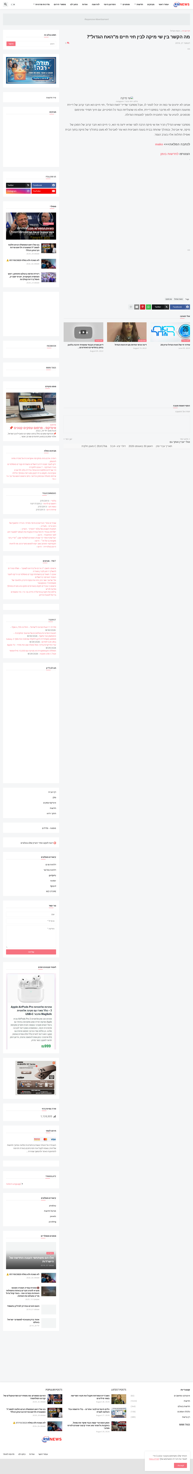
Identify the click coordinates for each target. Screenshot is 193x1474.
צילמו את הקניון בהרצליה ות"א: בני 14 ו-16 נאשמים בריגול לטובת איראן (33, 593)
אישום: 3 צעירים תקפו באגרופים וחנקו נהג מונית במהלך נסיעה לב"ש (31, 587)
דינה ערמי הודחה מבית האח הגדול (131, 344)
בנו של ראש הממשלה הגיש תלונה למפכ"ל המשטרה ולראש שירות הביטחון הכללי (23, 247)
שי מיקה (169, 299)
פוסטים (126, 4)
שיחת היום (51, 510)
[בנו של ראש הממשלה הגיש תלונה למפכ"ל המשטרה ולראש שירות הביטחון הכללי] (48, 248)
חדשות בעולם (160, 1406)
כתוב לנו (74, 4)
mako (159, 144)
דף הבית (186, 31)
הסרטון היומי (110, 4)
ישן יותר (68, 439)
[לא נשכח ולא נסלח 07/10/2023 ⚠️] (48, 264)
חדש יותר (184, 439)
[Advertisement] (127, 72)
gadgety (52, 875)
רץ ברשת (160, 1417)
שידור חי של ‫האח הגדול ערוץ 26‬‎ (175, 344)
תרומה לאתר (8, 1454)
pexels (53, 1216)
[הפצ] (118, 1399)
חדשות (140, 4)
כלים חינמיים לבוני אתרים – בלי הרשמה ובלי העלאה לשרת (88, 1410)
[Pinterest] (142, 307)
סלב (54, 797)
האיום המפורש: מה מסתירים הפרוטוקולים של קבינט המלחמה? (24, 1397)
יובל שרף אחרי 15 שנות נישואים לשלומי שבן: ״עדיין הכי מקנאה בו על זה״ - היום (32, 539)
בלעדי (53, 501)
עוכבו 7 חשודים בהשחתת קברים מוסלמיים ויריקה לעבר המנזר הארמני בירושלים (32, 575)
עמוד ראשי (164, 4)
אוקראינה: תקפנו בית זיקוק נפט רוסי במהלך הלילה (34, 473)
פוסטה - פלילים (49, 828)
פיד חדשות (51, 97)
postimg (52, 1221)
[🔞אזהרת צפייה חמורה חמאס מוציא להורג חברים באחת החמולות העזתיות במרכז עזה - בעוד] (48, 1291)
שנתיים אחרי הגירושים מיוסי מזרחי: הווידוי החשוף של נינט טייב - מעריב (32, 524)
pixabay (52, 1205)
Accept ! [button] (180, 1465)
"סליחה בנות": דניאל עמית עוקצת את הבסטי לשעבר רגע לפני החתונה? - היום (31, 533)
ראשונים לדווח (49, 504)
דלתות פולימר (50, 870)
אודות (85, 4)
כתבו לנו (21, 1454)
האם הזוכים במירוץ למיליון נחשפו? (23, 1306)
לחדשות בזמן (169, 154)
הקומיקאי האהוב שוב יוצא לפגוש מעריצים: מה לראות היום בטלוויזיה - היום (32, 545)
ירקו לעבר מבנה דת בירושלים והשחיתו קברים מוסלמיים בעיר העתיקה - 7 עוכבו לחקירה (31, 465)
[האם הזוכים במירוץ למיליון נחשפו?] (48, 1309)
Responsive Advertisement (96, 19)
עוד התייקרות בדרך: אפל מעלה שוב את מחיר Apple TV (31, 645)
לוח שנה (96, 4)
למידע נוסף (154, 1459)
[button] (13, 4)
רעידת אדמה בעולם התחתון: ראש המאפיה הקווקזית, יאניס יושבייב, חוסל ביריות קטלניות (23, 276)
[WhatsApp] (148, 307)
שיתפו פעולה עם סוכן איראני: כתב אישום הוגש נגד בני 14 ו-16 (31, 477)
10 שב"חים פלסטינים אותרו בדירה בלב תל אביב (35, 470)
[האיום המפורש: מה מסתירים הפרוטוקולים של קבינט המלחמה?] (54, 1399)
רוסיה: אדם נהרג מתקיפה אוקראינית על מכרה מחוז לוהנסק (33, 459)
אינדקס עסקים (49, 803)
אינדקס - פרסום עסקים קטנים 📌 (32, 428)
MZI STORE (51, 891)
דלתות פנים (51, 865)
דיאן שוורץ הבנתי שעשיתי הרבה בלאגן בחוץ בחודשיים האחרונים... (85, 346)
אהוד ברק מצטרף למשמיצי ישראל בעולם (23, 1321)
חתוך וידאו (51, 813)
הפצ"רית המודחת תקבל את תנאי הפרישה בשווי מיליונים (90, 1397)
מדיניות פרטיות (42, 4)
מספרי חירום (60, 4)
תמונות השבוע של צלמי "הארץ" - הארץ (39, 529)
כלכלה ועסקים (160, 1412)
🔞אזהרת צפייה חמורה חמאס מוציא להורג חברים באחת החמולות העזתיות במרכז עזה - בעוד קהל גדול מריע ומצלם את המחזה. (22, 1291)
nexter (53, 881)
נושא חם (52, 507)
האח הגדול (175, 31)
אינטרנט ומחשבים (160, 1396)
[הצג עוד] (130, 307)
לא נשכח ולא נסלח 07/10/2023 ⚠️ (22, 260)
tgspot (53, 886)
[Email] (136, 307)
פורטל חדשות (50, 1211)
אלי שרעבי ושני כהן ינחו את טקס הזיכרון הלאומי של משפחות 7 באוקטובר (34, 581)
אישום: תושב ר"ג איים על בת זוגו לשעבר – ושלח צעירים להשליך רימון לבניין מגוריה (32, 569)
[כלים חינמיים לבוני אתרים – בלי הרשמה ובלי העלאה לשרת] (118, 1413)
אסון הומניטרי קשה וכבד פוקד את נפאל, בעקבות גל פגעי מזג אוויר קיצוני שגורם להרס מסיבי (88, 1425)
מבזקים (150, 4)
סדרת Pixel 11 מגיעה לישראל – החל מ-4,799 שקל (34, 627)
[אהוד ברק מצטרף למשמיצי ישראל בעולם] (48, 1323)
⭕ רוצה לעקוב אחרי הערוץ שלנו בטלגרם (38, 843)
